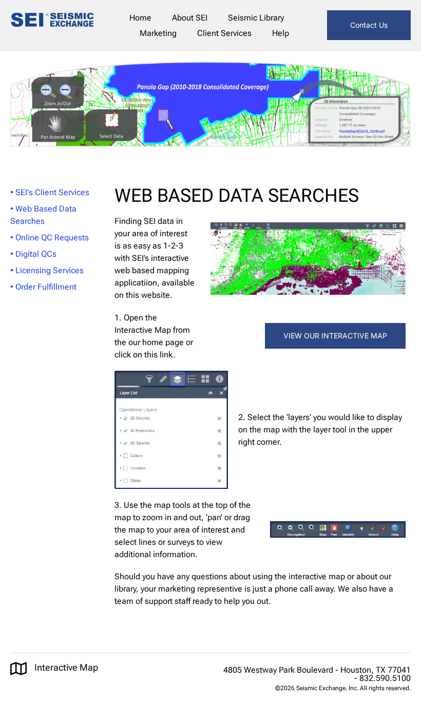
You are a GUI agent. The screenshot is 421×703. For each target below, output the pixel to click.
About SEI (189, 18)
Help (280, 33)
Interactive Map (66, 667)
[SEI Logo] (52, 21)
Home (140, 18)
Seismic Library (256, 18)
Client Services (224, 33)
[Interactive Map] (18, 668)
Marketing (158, 33)
